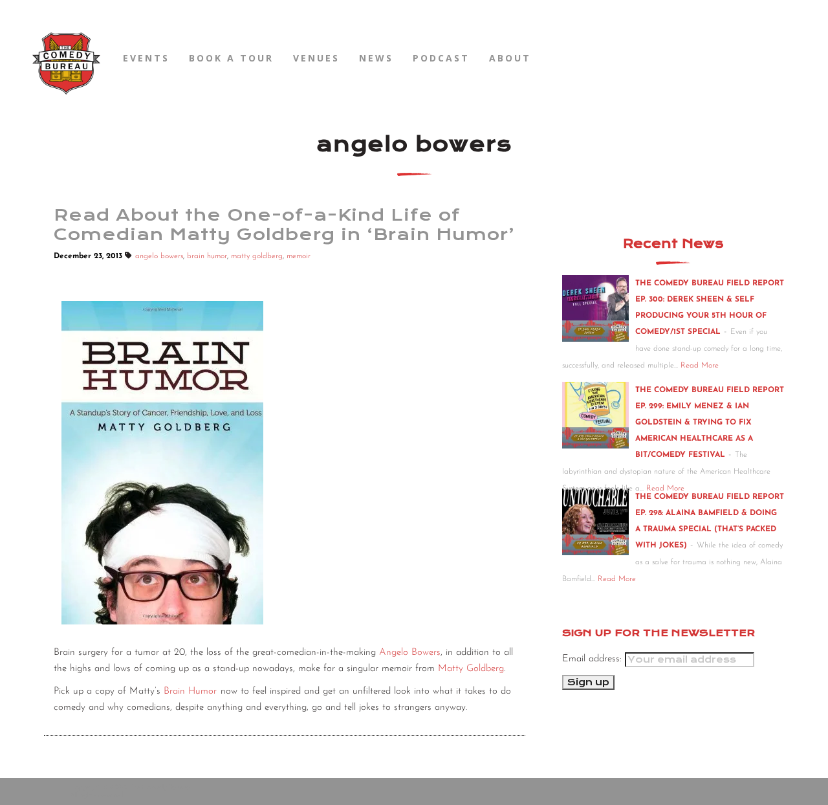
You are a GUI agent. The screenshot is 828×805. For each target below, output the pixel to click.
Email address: (593, 659)
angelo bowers (159, 256)
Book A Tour (231, 58)
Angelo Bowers (410, 652)
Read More (700, 365)
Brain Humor (190, 691)
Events (146, 58)
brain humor (207, 256)
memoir (298, 256)
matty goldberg (257, 256)
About (510, 58)
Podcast (441, 58)
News (376, 58)
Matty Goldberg (471, 669)
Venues (316, 58)
